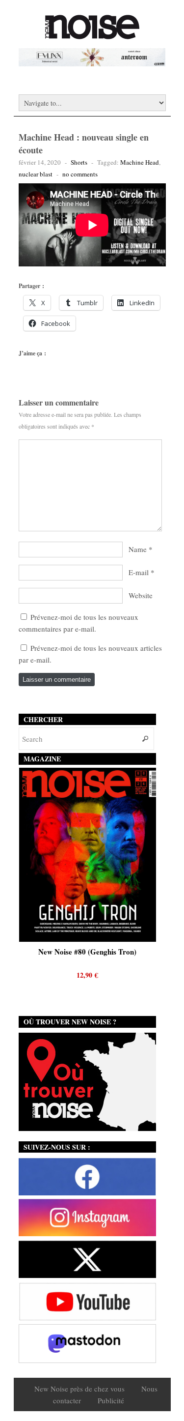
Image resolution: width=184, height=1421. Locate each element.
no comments (80, 174)
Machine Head (139, 162)
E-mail (139, 572)
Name (138, 549)
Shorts (79, 162)
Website (141, 595)
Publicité (111, 1400)
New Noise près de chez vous (79, 1388)
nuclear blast (36, 174)
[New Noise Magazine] (92, 34)
